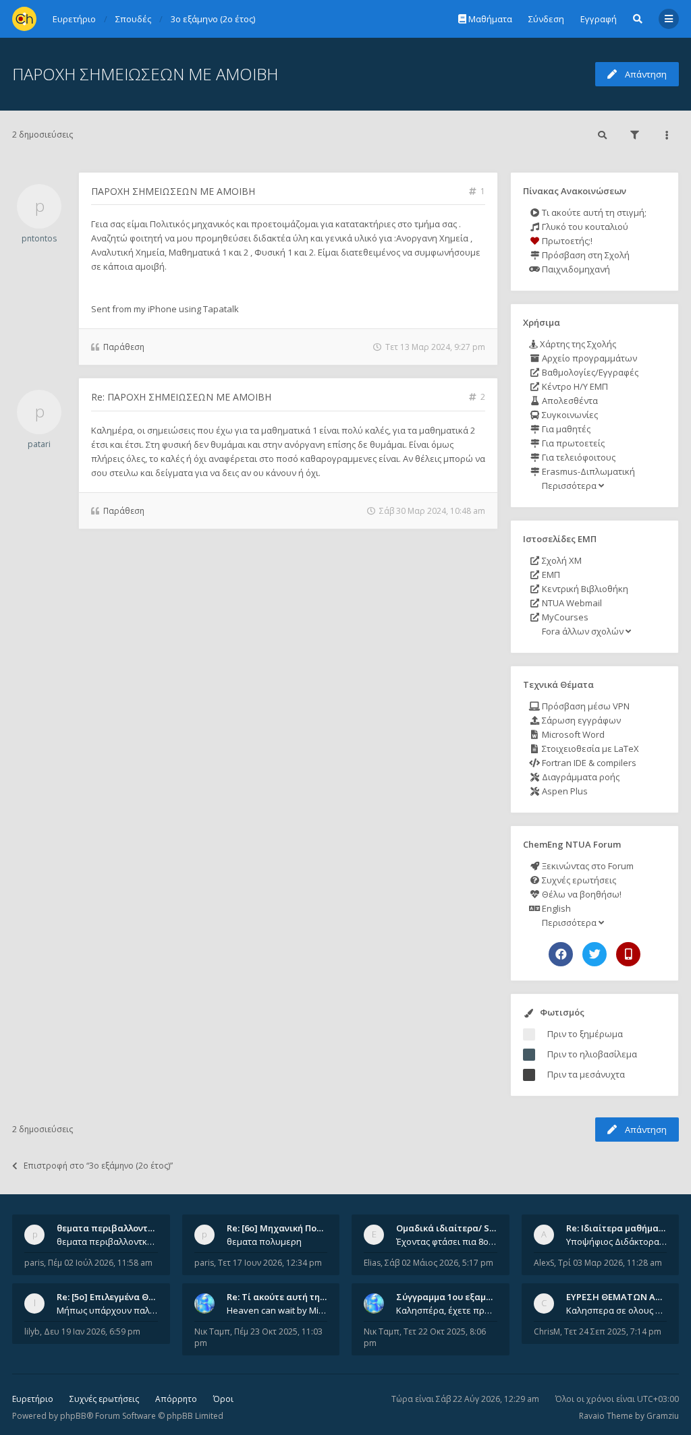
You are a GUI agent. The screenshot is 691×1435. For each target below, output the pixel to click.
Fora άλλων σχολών (583, 631)
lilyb (32, 1331)
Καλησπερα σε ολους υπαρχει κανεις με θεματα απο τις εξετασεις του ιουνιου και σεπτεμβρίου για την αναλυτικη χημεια (616, 1310)
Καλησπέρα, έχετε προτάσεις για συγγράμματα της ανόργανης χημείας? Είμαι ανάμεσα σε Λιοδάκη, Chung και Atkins (446, 1310)
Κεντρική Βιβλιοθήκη (584, 589)
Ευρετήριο (32, 1399)
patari (39, 444)
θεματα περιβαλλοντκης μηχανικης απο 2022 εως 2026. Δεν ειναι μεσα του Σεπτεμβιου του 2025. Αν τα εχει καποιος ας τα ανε (107, 1241)
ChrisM (547, 1331)
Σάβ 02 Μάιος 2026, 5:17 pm (439, 1262)
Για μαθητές (565, 429)
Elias (372, 1262)
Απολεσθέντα (569, 400)
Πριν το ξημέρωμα (585, 1034)
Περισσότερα (569, 485)
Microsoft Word (572, 734)
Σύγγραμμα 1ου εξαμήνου (451, 1297)
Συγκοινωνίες (569, 415)
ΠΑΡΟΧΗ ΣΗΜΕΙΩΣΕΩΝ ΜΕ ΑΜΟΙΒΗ (145, 74)
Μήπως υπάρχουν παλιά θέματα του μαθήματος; (107, 1310)
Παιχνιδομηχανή (575, 269)
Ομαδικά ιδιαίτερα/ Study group (466, 1228)
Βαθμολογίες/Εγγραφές (589, 372)
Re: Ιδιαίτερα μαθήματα (617, 1228)
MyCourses (564, 617)
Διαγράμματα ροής (579, 777)
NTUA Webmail (571, 603)
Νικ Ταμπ (212, 1331)
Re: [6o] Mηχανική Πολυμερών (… (296, 1228)
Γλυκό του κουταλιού (584, 227)
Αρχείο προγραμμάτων (588, 358)
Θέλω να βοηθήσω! (580, 894)
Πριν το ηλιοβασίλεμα (592, 1054)
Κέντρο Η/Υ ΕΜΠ (574, 386)
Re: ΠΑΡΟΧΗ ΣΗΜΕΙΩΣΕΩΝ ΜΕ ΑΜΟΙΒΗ (181, 396)
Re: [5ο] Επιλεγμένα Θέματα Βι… (125, 1297)
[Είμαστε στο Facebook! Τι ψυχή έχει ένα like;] (561, 954)
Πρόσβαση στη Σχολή (585, 255)
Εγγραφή (598, 19)
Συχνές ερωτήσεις (578, 880)
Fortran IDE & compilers (588, 763)
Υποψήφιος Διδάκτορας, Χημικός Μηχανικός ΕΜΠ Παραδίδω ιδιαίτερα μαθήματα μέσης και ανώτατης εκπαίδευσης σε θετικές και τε (616, 1241)
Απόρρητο (176, 1399)
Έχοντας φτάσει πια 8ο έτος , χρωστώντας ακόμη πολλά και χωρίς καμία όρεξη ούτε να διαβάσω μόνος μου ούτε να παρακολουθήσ (446, 1241)
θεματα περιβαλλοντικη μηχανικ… (131, 1228)
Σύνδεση (546, 19)
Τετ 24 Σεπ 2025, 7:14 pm (612, 1331)
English (555, 908)
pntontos (39, 238)
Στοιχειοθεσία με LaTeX (589, 748)
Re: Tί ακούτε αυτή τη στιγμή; (290, 1297)
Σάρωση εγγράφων (580, 720)
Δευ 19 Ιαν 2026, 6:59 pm (92, 1331)
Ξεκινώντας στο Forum (587, 866)
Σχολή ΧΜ (561, 560)
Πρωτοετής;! (566, 241)
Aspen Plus (564, 791)
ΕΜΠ (550, 574)
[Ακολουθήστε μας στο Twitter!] (594, 954)
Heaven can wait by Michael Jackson (277, 1310)
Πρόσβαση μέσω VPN (585, 706)
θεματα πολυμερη (264, 1241)
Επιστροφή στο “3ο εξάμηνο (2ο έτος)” (98, 1165)
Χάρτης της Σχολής (577, 344)
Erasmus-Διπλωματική (587, 471)
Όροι (223, 1399)
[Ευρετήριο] (24, 19)
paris (34, 1262)
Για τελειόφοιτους (577, 457)
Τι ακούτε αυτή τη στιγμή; (593, 212)
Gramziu (662, 1416)
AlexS (544, 1262)
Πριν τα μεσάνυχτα (586, 1074)
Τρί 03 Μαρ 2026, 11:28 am (610, 1262)
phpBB (73, 1416)
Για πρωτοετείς (572, 443)
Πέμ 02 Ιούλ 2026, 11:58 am (100, 1262)
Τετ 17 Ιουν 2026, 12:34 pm (270, 1262)
